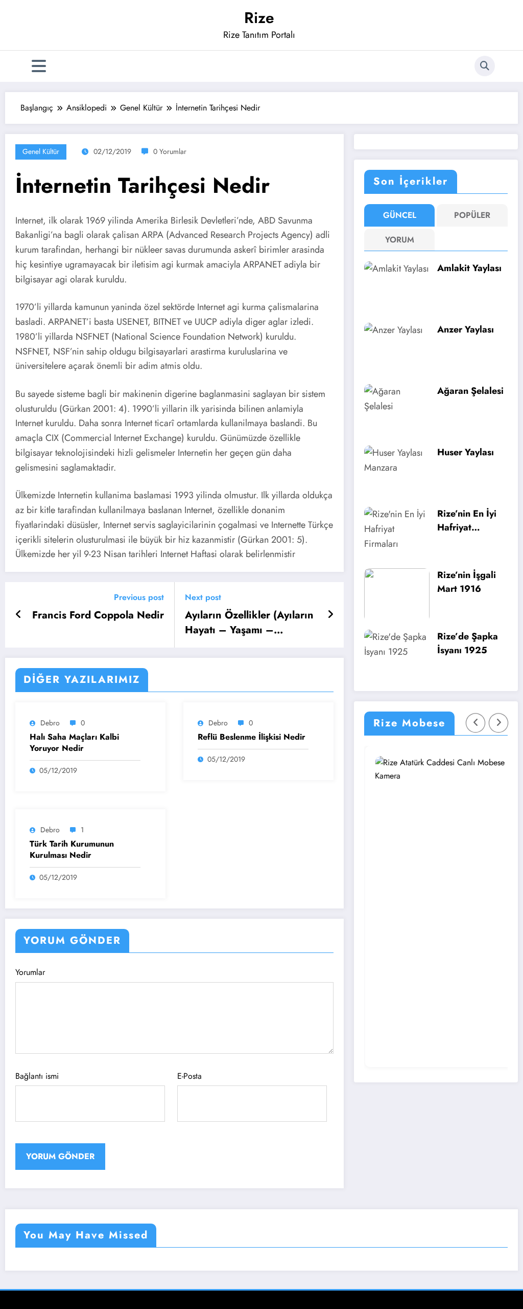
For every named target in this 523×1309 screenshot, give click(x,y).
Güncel (399, 215)
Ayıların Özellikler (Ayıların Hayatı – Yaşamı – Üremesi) (249, 622)
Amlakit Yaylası (469, 268)
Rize (259, 18)
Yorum (399, 240)
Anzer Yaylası (465, 329)
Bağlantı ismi (37, 1076)
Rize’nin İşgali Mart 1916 (466, 581)
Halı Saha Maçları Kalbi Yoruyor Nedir (74, 742)
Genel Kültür (40, 151)
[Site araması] (484, 66)
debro (50, 723)
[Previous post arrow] (18, 615)
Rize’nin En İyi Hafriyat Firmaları (466, 521)
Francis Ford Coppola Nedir (98, 615)
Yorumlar (30, 972)
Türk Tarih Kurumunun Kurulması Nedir (72, 849)
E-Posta (189, 1076)
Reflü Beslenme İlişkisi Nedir (251, 737)
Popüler (472, 215)
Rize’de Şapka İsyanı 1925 (467, 643)
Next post (203, 597)
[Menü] (39, 66)
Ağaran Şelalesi (470, 390)
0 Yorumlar (169, 151)
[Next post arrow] (330, 615)
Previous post (139, 597)
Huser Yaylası (465, 452)
